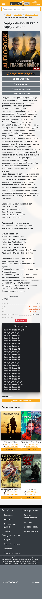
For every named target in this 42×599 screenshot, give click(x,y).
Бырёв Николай (35, 312)
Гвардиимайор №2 (34, 309)
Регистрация (36, 4)
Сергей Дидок (32, 494)
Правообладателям (12, 544)
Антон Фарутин (32, 444)
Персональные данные (10, 525)
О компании (8, 515)
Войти (34, 2)
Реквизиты (8, 519)
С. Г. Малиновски (34, 306)
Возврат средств (31, 531)
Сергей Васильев (11, 444)
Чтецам (7, 539)
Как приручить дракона (10, 489)
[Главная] (2, 14)
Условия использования (30, 516)
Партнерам (8, 548)
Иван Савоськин (11, 447)
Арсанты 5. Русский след (31, 442)
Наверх (36, 582)
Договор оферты (31, 526)
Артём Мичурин (32, 492)
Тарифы (7, 531)
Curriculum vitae (10, 442)
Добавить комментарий (20, 400)
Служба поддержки (12, 553)
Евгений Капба (11, 492)
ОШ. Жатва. (31, 489)
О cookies (28, 522)
